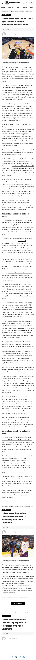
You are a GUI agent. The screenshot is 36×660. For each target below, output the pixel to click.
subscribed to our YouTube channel (20, 273)
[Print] (24, 657)
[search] (23, 2)
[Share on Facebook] (12, 657)
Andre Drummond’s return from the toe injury (17, 567)
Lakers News (6, 14)
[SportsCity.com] (12, 3)
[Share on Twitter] (16, 657)
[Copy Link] (20, 657)
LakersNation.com (23, 63)
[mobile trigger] (3, 3)
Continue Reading (18, 603)
